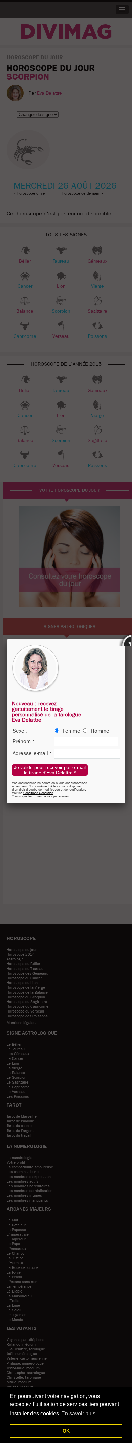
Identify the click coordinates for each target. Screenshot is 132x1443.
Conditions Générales (38, 793)
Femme (71, 731)
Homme (100, 731)
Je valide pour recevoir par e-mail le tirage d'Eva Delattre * (50, 770)
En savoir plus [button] (78, 1413)
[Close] (125, 639)
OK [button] (66, 1431)
